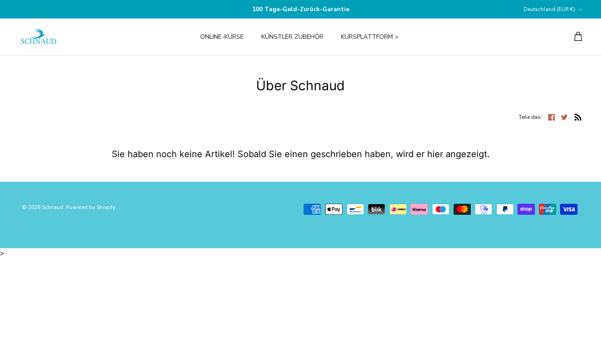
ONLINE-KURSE (222, 37)
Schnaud (52, 207)
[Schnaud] (38, 36)
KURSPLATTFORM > (370, 37)
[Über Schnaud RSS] (578, 116)
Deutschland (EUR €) (549, 9)
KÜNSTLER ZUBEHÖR (292, 37)
